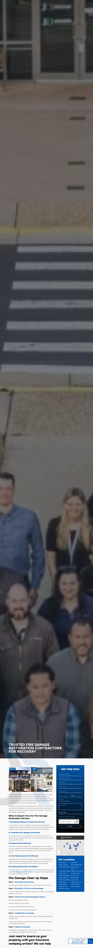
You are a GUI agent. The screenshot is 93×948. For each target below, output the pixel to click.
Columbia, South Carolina (64, 871)
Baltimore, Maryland (63, 864)
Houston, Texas (74, 875)
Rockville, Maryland (75, 884)
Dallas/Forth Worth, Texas (77, 871)
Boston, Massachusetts (76, 864)
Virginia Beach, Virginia (64, 888)
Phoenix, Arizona (62, 882)
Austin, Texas (74, 862)
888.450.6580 (78, 942)
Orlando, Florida (74, 879)
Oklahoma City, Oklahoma (64, 879)
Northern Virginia (75, 877)
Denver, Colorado (63, 873)
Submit (70, 826)
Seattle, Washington (75, 886)
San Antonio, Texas (63, 886)
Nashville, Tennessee (63, 877)
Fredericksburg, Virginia (64, 875)
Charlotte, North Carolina (64, 867)
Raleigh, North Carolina (76, 882)
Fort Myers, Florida (75, 873)
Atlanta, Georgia (62, 862)
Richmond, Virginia (63, 884)
